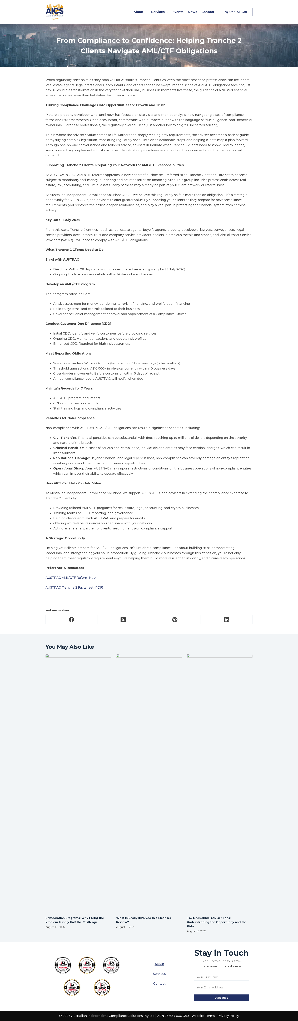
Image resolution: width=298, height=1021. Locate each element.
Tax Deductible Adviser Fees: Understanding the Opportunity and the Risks (217, 922)
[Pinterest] (175, 619)
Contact (207, 12)
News (192, 12)
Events (177, 12)
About (138, 12)
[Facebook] (71, 619)
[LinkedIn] (226, 619)
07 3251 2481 (238, 12)
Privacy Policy (228, 1016)
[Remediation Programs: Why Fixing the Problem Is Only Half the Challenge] (78, 783)
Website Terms (203, 1016)
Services (158, 12)
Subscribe (221, 997)
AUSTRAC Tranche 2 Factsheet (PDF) (74, 587)
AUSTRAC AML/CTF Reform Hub (71, 578)
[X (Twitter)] (123, 619)
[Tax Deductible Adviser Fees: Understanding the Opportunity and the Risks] (219, 783)
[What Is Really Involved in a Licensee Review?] (149, 783)
